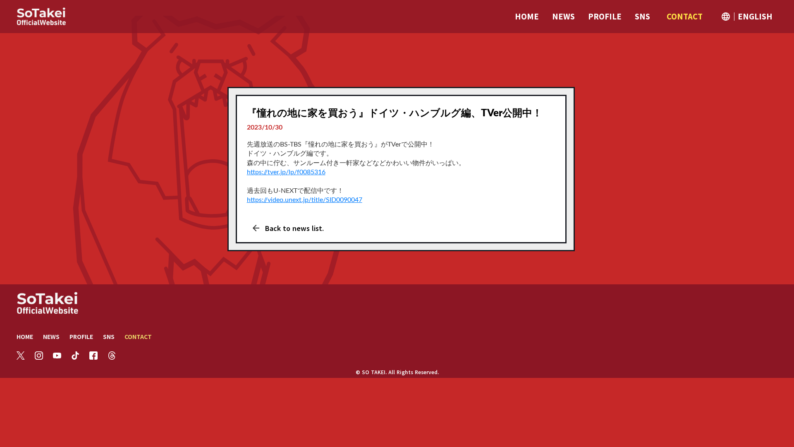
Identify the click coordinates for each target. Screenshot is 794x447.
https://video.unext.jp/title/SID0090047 (304, 200)
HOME (25, 336)
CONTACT (138, 336)
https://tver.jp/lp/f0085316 (286, 172)
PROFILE (81, 336)
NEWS (51, 336)
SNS (109, 336)
